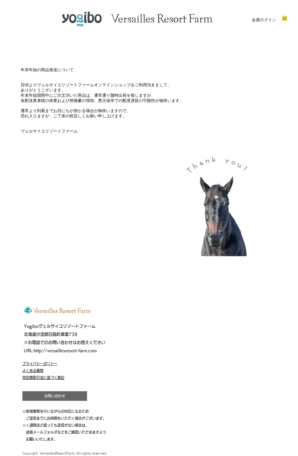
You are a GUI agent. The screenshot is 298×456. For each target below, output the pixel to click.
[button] (284, 17)
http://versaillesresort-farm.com (65, 351)
